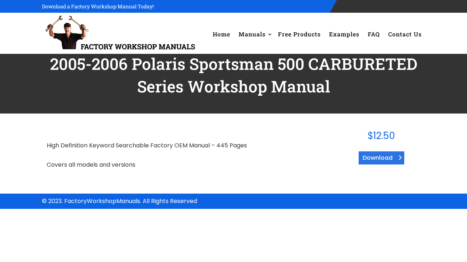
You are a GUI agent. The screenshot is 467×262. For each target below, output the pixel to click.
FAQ (374, 34)
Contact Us (405, 34)
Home (221, 34)
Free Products (299, 34)
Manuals (252, 34)
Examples (344, 34)
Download (378, 158)
